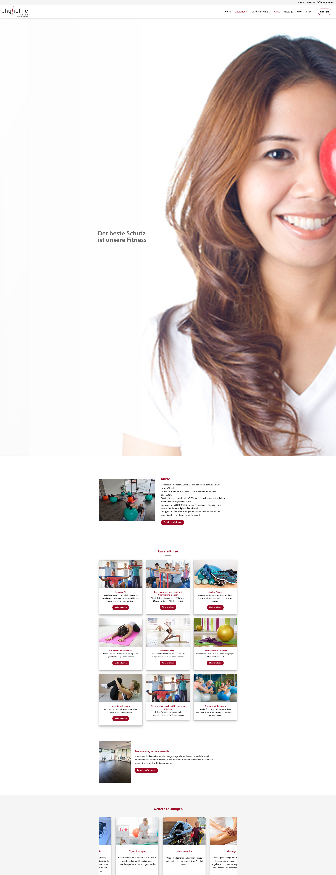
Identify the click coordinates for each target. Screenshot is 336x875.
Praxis (309, 12)
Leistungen (241, 12)
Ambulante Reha (261, 12)
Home (228, 12)
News (300, 12)
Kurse (277, 12)
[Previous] (93, 858)
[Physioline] (15, 11)
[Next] (242, 858)
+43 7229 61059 (306, 2)
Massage (288, 12)
